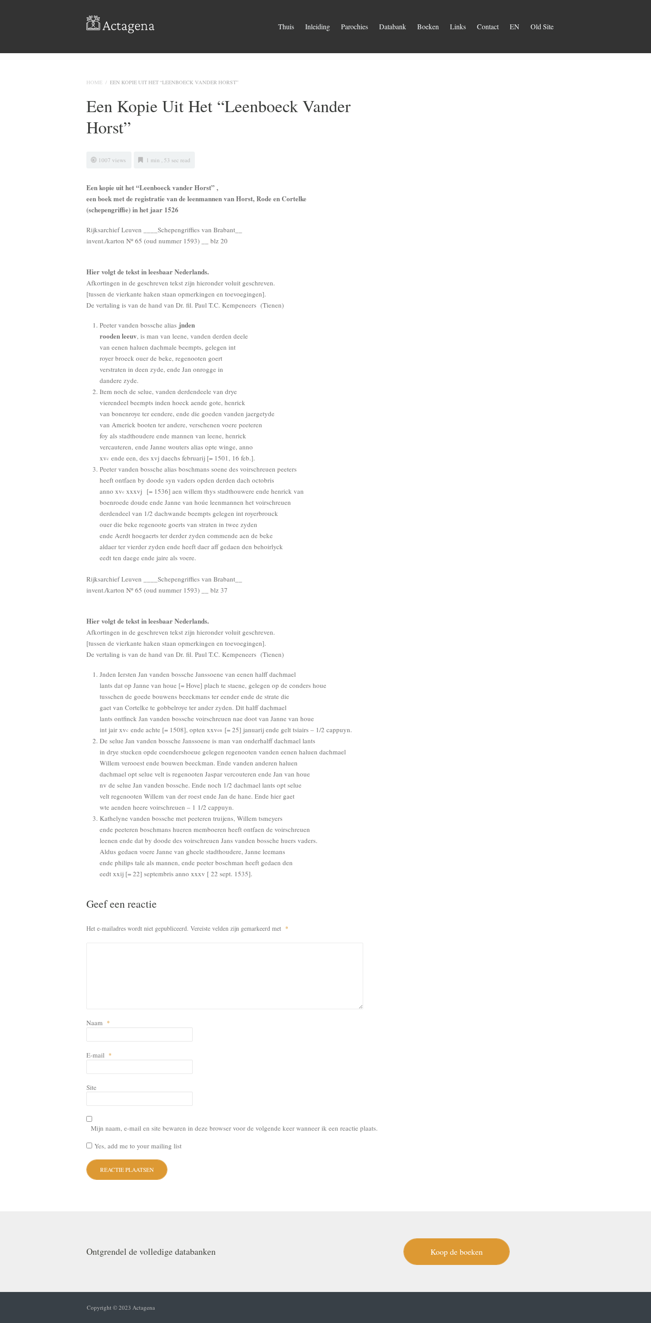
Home (94, 82)
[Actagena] (120, 21)
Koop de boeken (456, 1251)
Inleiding (317, 26)
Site (91, 1087)
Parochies (354, 26)
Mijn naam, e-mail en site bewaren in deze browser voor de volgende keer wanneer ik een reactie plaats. (234, 1128)
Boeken (428, 26)
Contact (488, 26)
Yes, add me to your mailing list (137, 1145)
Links (458, 26)
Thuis (286, 26)
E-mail (99, 1054)
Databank (392, 26)
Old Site (542, 26)
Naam (98, 1022)
